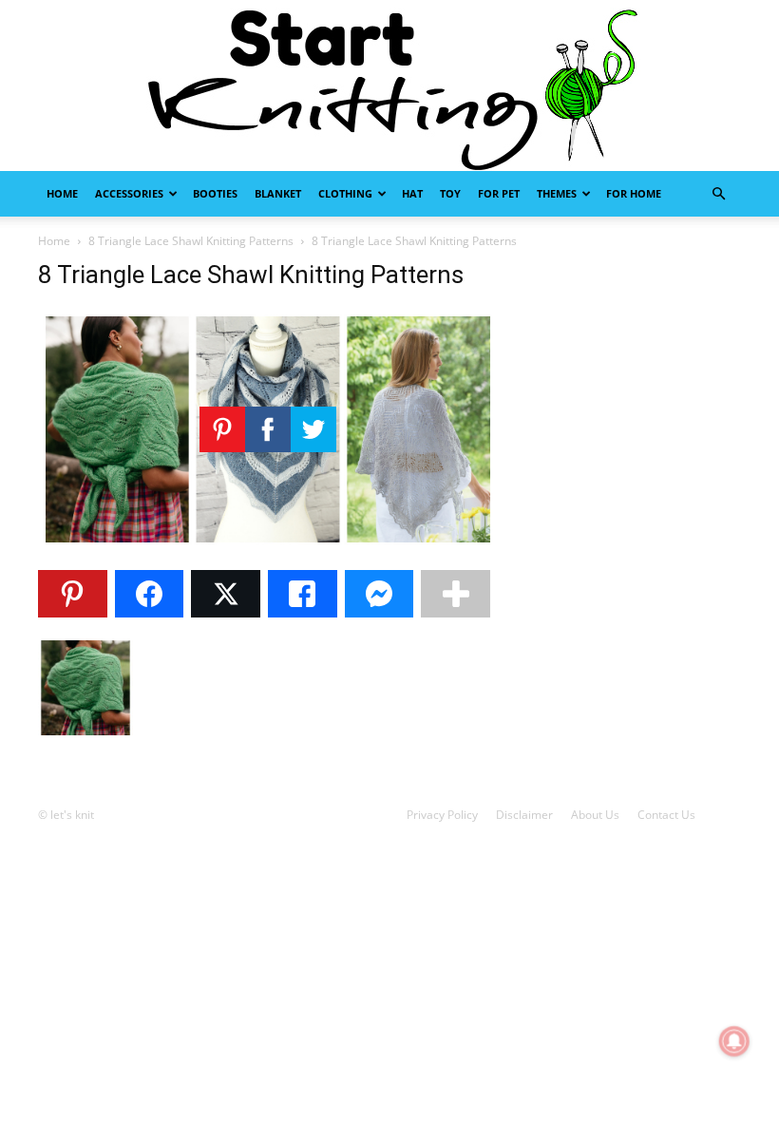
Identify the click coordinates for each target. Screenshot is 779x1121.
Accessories (129, 193)
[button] (718, 194)
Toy (450, 193)
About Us (595, 815)
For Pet (499, 193)
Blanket (278, 193)
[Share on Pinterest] (72, 594)
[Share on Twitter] (225, 594)
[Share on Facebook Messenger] (379, 594)
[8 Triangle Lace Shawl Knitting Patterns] (268, 545)
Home (62, 193)
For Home (633, 193)
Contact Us (666, 815)
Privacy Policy (442, 815)
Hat (412, 193)
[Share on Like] (302, 594)
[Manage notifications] (734, 1041)
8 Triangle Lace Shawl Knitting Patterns (191, 241)
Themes (557, 193)
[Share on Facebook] (149, 594)
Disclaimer (524, 815)
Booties (215, 193)
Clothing (345, 193)
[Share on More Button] (455, 594)
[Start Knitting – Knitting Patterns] (389, 85)
